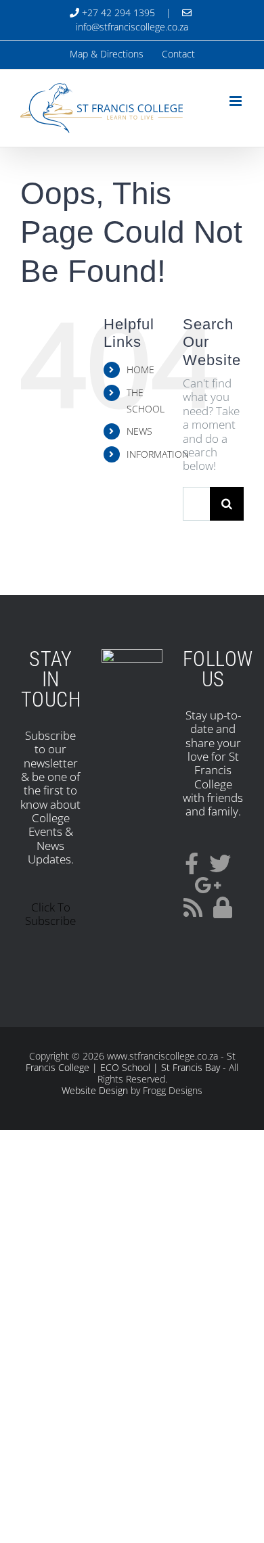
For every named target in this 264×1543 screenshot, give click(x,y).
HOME (140, 369)
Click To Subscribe (50, 913)
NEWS (139, 431)
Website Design (95, 1090)
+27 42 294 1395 (117, 12)
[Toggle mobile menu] (236, 101)
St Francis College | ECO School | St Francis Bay (131, 1061)
